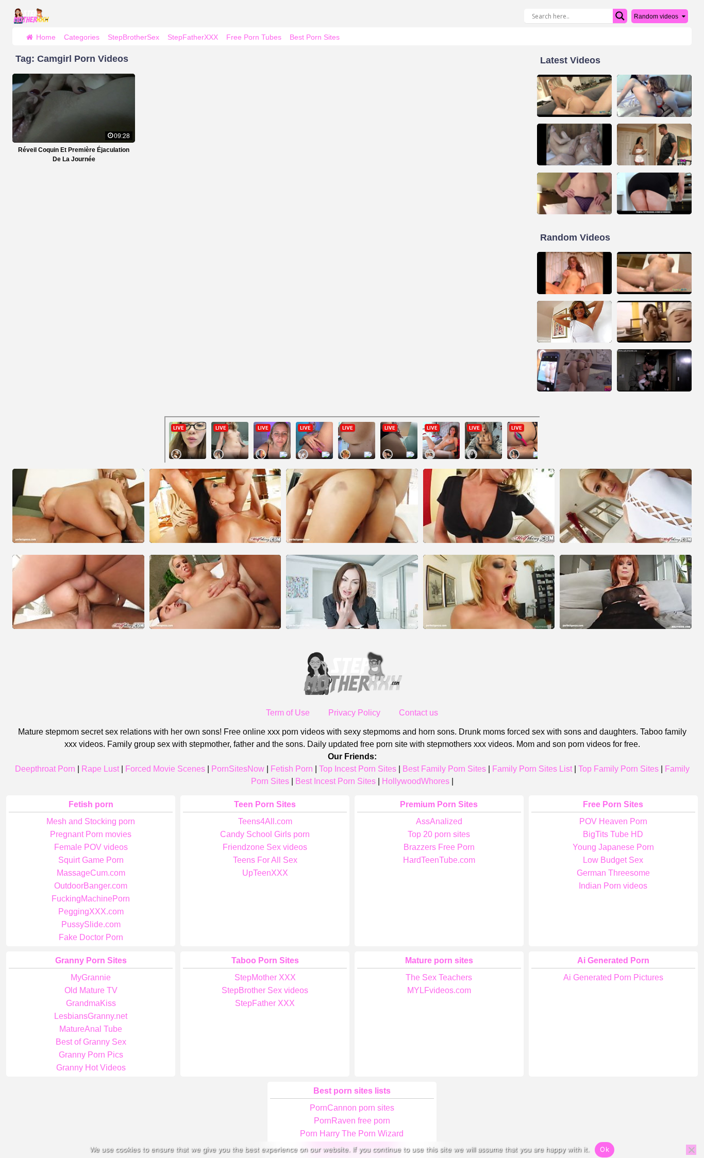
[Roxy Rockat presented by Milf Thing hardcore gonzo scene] (78, 506)
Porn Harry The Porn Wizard (352, 1133)
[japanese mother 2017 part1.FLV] (654, 370)
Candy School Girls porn (265, 834)
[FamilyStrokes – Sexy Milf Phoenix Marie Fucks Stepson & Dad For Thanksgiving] (654, 194)
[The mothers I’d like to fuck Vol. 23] (574, 273)
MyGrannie (91, 977)
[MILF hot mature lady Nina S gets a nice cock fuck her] (626, 592)
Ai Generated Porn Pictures (613, 977)
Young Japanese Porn (613, 847)
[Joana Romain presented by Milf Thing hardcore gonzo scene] (215, 592)
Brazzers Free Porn (439, 847)
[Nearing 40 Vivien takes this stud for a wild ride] (489, 506)
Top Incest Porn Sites (357, 768)
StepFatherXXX (192, 37)
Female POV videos (91, 847)
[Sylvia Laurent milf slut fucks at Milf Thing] (352, 506)
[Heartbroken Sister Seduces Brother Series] (574, 370)
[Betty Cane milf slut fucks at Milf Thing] (489, 592)
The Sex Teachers (439, 977)
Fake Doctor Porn (91, 937)
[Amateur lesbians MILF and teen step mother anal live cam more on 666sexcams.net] (654, 96)
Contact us (418, 712)
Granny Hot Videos (91, 1067)
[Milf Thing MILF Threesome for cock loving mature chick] (215, 506)
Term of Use (288, 712)
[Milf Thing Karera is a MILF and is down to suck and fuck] (78, 592)
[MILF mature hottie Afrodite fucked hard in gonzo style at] (574, 322)
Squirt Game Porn (91, 860)
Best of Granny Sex (91, 1041)
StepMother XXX (265, 977)
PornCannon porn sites (352, 1107)
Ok (604, 1149)
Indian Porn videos (613, 885)
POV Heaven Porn (613, 821)
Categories (81, 37)
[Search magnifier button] (620, 16)
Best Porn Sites (315, 37)
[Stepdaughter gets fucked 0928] (574, 96)
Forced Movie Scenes (165, 768)
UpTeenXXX (265, 872)
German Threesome (613, 872)
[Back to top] (673, 1110)
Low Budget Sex (613, 860)
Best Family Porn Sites (444, 768)
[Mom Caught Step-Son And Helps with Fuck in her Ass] (574, 194)
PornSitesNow (237, 768)
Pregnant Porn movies (90, 834)
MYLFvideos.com (439, 990)
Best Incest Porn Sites (335, 781)
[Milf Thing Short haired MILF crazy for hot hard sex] (626, 506)
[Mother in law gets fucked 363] (654, 273)
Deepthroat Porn (45, 768)
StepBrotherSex (133, 37)
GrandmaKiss (91, 1003)
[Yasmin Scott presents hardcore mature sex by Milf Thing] (352, 592)
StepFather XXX (265, 1003)
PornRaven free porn (352, 1120)
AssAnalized (439, 821)
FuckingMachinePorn (91, 898)
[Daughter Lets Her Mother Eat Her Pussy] (574, 145)
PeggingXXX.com (91, 911)
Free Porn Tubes (253, 37)
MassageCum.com (91, 872)
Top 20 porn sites (439, 834)
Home (46, 37)
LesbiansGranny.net (90, 1016)
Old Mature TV (91, 990)
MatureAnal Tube (90, 1029)
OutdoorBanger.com (90, 885)
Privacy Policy (354, 712)
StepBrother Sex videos (265, 990)
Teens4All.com (265, 821)
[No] (691, 1150)
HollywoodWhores (415, 781)
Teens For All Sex (265, 860)
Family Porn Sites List (532, 768)
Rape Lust (100, 768)
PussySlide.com (91, 924)
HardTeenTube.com (439, 860)
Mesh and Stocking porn (90, 821)
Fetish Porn (292, 768)
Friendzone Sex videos (265, 847)
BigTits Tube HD (613, 834)
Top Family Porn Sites (618, 768)
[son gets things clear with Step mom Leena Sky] (654, 322)
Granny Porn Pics (91, 1054)
